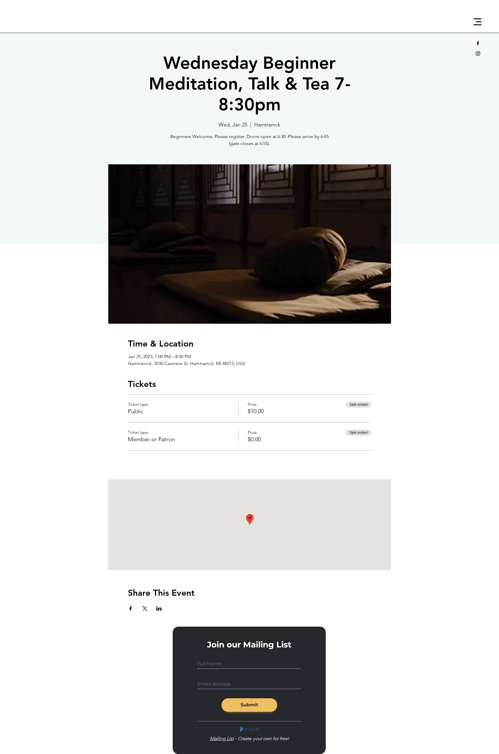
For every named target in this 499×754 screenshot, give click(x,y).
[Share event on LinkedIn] (159, 608)
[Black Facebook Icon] (478, 43)
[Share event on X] (145, 608)
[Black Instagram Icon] (478, 53)
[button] (477, 22)
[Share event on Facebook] (130, 608)
